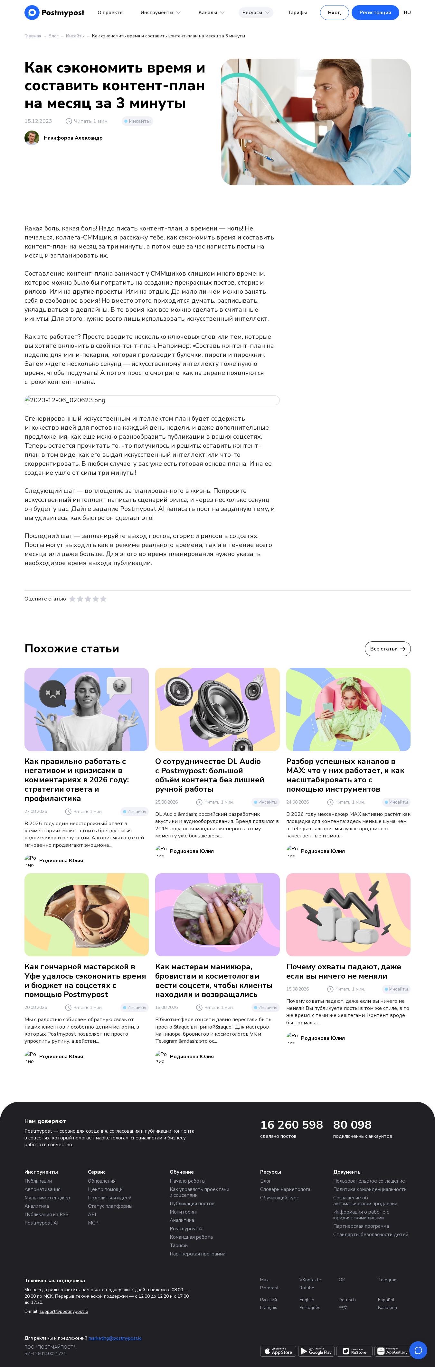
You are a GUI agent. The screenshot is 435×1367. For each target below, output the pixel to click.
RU (407, 12)
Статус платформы (110, 1206)
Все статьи (384, 648)
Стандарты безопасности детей (370, 1234)
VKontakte (310, 1280)
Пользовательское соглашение (369, 1181)
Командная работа (191, 1237)
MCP (93, 1223)
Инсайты (75, 36)
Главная (32, 36)
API (92, 1214)
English (306, 1300)
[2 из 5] (80, 599)
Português (309, 1307)
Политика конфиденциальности (370, 1189)
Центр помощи (105, 1189)
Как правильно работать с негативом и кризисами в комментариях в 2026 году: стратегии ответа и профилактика (76, 780)
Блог (54, 36)
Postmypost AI (41, 1223)
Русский (268, 1300)
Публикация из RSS (46, 1214)
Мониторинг (184, 1212)
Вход (334, 12)
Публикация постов (192, 1203)
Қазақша (387, 1307)
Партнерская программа (197, 1254)
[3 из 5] (88, 599)
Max (264, 1280)
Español (386, 1300)
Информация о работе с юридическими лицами (361, 1215)
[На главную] (54, 12)
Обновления (102, 1181)
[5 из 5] (103, 599)
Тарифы (297, 12)
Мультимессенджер (47, 1198)
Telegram (388, 1280)
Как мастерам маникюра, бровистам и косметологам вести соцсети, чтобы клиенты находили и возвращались (214, 981)
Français (268, 1307)
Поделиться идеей (109, 1198)
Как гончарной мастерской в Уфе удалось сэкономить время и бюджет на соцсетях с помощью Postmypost (85, 981)
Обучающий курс (279, 1198)
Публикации (38, 1181)
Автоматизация (42, 1189)
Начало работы (187, 1181)
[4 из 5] (95, 599)
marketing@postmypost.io (115, 1338)
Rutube (306, 1288)
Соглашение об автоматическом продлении (365, 1201)
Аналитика (36, 1206)
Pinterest (269, 1288)
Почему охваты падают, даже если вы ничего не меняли (343, 971)
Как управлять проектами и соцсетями (199, 1192)
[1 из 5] (72, 599)
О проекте (110, 12)
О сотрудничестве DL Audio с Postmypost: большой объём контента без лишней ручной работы (209, 775)
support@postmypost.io (64, 1311)
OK (342, 1280)
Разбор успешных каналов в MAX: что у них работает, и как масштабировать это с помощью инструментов (345, 775)
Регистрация (375, 12)
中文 (343, 1307)
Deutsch (347, 1300)
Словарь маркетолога (285, 1189)
